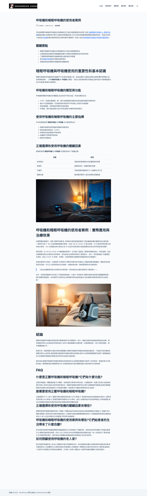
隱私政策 (130, 6)
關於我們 (123, 6)
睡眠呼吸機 (47, 59)
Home (101, 6)
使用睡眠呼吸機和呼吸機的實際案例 (96, 38)
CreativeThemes (41, 492)
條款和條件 (108, 6)
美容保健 (57, 25)
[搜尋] (137, 6)
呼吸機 (44, 38)
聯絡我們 (116, 6)
